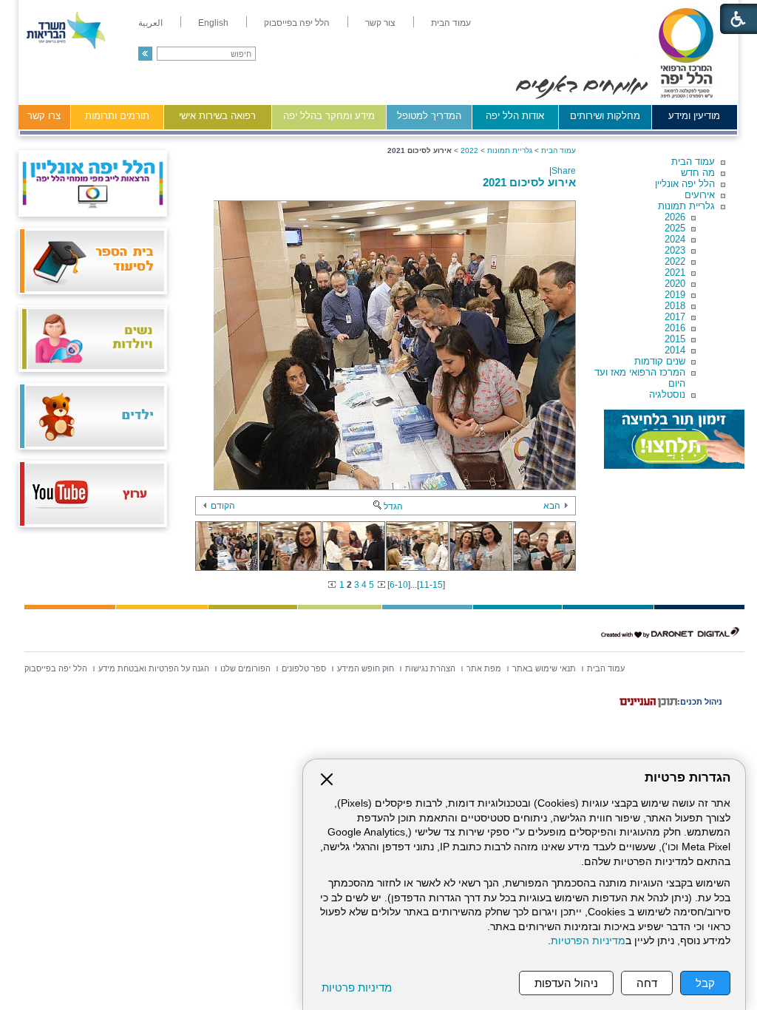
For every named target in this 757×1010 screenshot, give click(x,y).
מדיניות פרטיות (357, 987)
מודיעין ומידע (694, 115)
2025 (675, 228)
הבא (551, 506)
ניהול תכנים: (699, 701)
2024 (675, 239)
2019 (675, 294)
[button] (145, 54)
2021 (675, 272)
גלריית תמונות (686, 205)
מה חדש (698, 172)
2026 (675, 217)
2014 (675, 350)
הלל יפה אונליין (685, 183)
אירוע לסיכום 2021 (529, 182)
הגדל (393, 506)
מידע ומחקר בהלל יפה (329, 115)
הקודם (223, 506)
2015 (675, 339)
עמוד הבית (693, 161)
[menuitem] (451, 23)
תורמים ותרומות (117, 115)
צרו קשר (44, 115)
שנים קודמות (659, 361)
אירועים (700, 194)
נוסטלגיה (667, 394)
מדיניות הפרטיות (588, 940)
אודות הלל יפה (515, 115)
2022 (675, 261)
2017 (675, 316)
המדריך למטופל (429, 115)
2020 (675, 283)
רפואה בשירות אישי (217, 115)
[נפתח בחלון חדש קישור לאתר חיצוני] (674, 439)
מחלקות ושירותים (605, 115)
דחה (647, 983)
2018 (675, 305)
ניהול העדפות (566, 983)
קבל (705, 983)
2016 (675, 327)
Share (563, 171)
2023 (675, 250)
